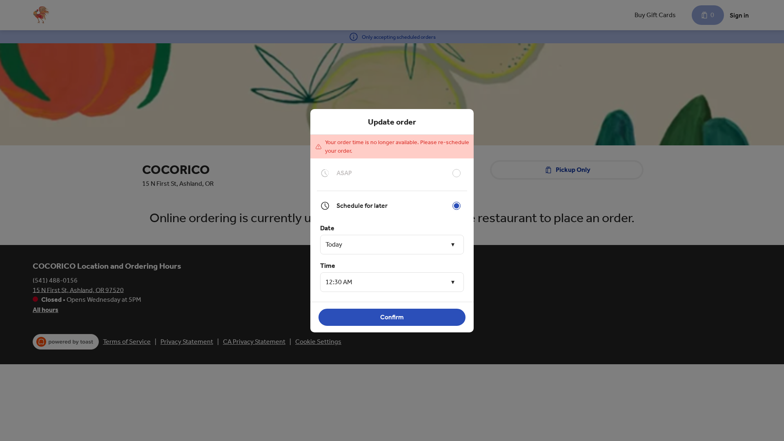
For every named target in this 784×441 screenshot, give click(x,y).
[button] (392, 244)
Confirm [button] (392, 317)
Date (327, 228)
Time (327, 266)
